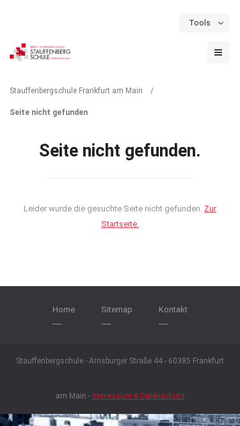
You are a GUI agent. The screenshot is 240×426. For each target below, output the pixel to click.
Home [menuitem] (63, 309)
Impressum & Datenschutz (138, 396)
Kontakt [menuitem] (173, 309)
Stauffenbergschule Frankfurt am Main (76, 90)
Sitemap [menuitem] (116, 309)
